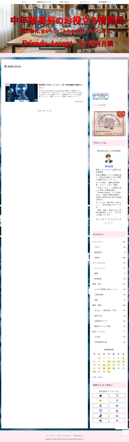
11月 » (100, 377)
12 (119, 361)
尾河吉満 (109, 166)
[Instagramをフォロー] (114, 219)
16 (104, 365)
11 (114, 361)
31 (109, 372)
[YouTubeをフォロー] (117, 219)
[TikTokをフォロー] (120, 219)
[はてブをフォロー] (111, 219)
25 (114, 368)
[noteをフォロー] (109, 223)
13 (123, 361)
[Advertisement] (44, 74)
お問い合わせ (78, 435)
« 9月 (94, 377)
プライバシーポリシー (64, 435)
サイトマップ (51, 435)
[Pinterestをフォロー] (111, 223)
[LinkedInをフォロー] (106, 223)
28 (94, 372)
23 (104, 368)
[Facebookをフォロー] (106, 219)
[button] (123, 105)
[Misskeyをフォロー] (103, 219)
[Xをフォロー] (100, 219)
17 (109, 365)
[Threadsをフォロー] (109, 219)
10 (109, 361)
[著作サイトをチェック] (97, 219)
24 (109, 368)
